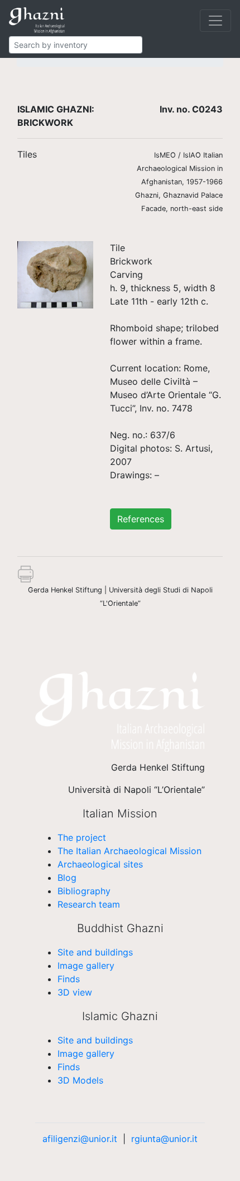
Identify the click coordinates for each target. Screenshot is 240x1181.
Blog (66, 877)
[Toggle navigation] (215, 20)
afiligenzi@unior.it (79, 1138)
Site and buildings (95, 952)
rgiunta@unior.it (164, 1138)
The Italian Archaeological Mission (129, 850)
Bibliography (84, 890)
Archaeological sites (100, 864)
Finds (68, 978)
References (140, 519)
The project (81, 837)
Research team (88, 904)
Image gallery (85, 965)
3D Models (80, 1080)
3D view (74, 992)
